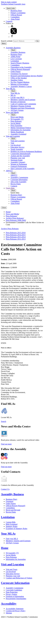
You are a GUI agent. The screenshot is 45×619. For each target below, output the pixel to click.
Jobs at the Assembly (18, 182)
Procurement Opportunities (16, 599)
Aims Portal (15, 19)
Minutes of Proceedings (19, 84)
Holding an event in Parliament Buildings (26, 151)
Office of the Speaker (19, 78)
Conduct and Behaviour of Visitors (19, 578)
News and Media (12, 112)
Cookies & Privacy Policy (15, 611)
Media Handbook (17, 132)
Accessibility (8, 603)
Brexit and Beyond (13, 510)
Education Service (17, 147)
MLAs (13, 95)
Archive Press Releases (14, 218)
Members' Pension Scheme (21, 106)
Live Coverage (16, 59)
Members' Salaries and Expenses (23, 100)
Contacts (9, 21)
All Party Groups (17, 110)
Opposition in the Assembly (21, 67)
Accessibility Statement (14, 609)
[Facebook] (12, 37)
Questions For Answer (19, 74)
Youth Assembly (17, 149)
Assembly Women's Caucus (21, 86)
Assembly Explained (18, 134)
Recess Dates (16, 184)
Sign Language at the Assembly (23, 169)
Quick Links (11, 8)
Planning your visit (18, 158)
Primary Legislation (18, 13)
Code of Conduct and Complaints (23, 104)
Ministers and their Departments (23, 108)
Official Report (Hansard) (20, 69)
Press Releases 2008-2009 (16, 220)
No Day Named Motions (20, 82)
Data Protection (12, 592)
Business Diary (16, 11)
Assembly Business (13, 48)
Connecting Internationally (21, 154)
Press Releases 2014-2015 (16, 235)
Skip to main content (9, 2)
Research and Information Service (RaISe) (27, 76)
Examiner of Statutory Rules (16, 529)
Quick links (10, 188)
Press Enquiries (16, 126)
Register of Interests (18, 102)
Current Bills (10, 522)
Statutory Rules (11, 526)
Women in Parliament (19, 164)
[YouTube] (12, 27)
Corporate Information (19, 180)
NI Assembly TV (17, 119)
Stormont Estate (17, 160)
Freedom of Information (15, 596)
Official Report (16, 15)
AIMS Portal (15, 57)
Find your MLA (12, 539)
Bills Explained (11, 524)
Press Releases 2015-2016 (16, 233)
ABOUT (9, 171)
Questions (9, 501)
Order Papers (16, 72)
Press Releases (16, 121)
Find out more (6, 444)
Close (4, 208)
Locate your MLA (17, 97)
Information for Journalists (20, 130)
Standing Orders (17, 80)
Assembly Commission (19, 177)
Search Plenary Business (20, 63)
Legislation (15, 61)
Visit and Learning (13, 136)
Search (3, 421)
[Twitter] (14, 33)
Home (8, 212)
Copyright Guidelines (14, 590)
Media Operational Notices (21, 128)
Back (13, 50)
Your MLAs (10, 89)
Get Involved (16, 145)
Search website (6, 41)
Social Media (16, 123)
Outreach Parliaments (19, 166)
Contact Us (5, 489)
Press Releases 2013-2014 (16, 237)
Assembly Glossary (18, 162)
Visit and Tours (11, 569)
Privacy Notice (11, 594)
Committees (15, 17)
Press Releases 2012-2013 (16, 239)
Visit (12, 143)
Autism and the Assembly (20, 156)
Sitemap (9, 613)
